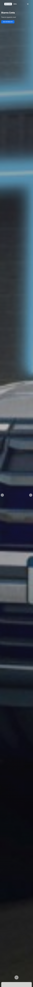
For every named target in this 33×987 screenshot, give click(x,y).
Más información (8, 21)
